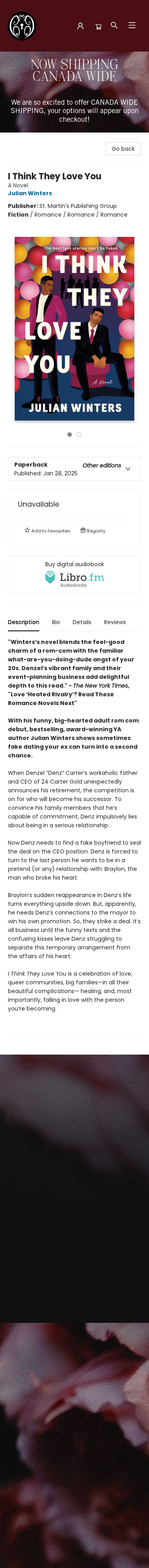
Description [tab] (23, 622)
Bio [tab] (56, 622)
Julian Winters (30, 193)
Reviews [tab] (115, 622)
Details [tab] (82, 622)
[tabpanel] (74, 837)
